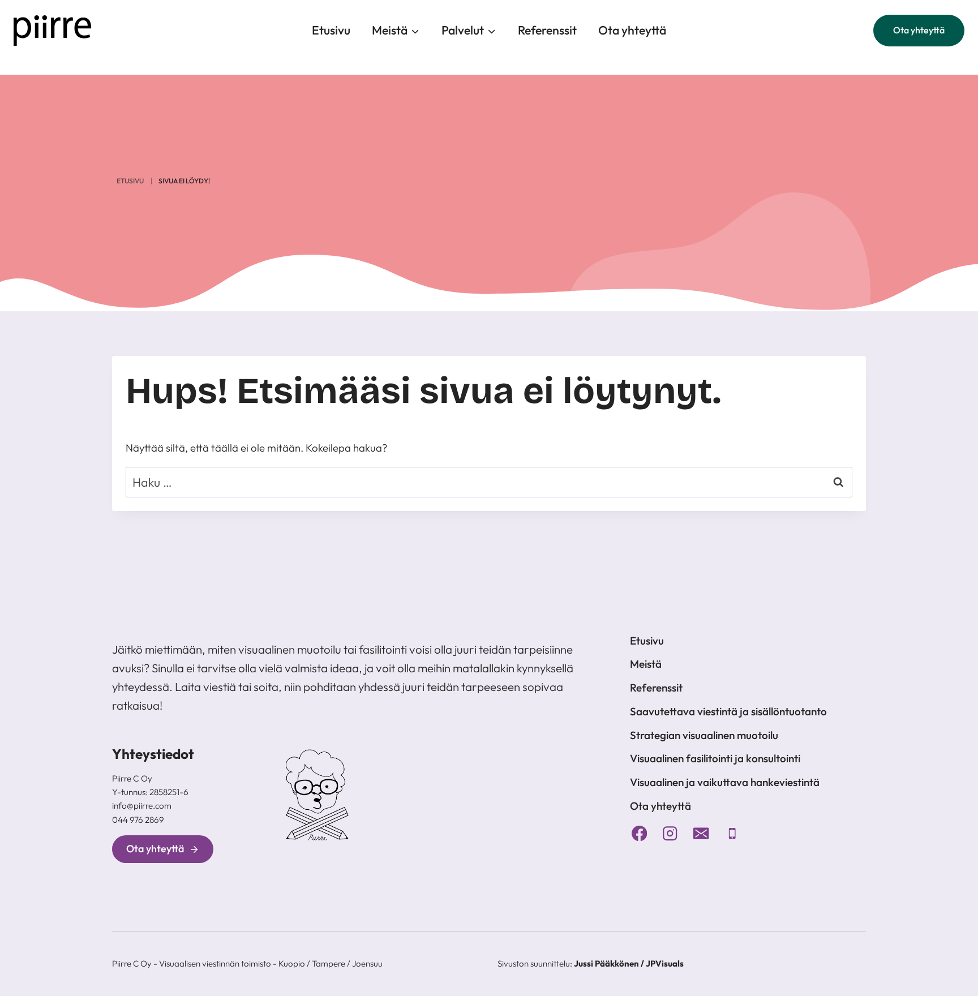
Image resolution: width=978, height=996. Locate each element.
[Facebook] (639, 833)
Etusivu (331, 30)
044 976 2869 (138, 819)
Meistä (646, 664)
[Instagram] (670, 833)
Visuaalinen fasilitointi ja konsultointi (715, 758)
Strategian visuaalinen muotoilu (704, 735)
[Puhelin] (732, 833)
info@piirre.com (141, 805)
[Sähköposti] (701, 833)
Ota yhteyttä (632, 30)
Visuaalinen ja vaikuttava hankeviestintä (725, 782)
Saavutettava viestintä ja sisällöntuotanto (728, 711)
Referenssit (547, 30)
